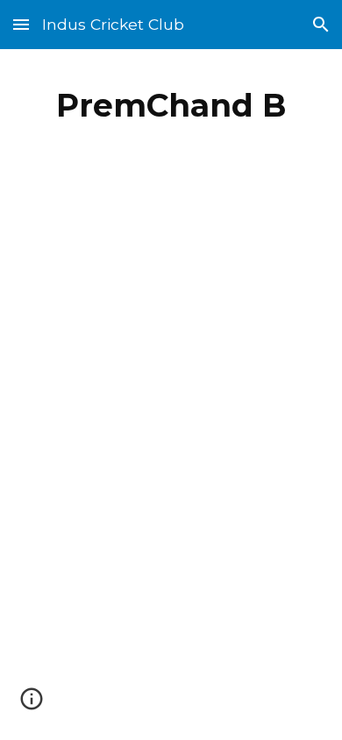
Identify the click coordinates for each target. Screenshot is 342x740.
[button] (21, 24)
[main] (171, 105)
